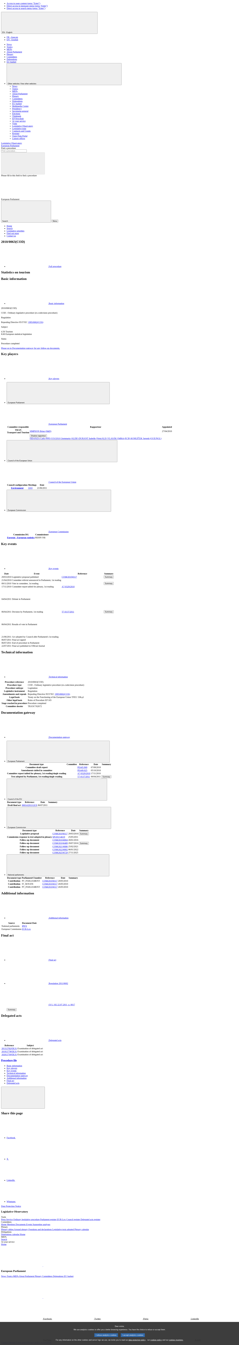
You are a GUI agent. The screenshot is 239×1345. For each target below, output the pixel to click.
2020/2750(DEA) (9, 1054)
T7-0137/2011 (68, 612)
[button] (43, 1265)
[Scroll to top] (23, 1098)
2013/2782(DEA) (9, 1048)
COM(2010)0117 (69, 577)
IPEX (24, 926)
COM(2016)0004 (60, 840)
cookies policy (156, 1340)
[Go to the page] (82, 608)
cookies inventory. (176, 1340)
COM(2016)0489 (60, 843)
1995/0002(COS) (35, 322)
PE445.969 (82, 767)
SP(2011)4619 (58, 837)
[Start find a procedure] (23, 163)
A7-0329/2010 (68, 586)
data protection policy (137, 1340)
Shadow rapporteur (38, 436)
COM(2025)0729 (60, 852)
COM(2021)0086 (60, 846)
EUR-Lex (26, 929)
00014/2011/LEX (29, 805)
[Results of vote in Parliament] (82, 634)
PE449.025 (82, 770)
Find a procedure (8, 148)
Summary (109, 577)
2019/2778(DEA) (9, 1051)
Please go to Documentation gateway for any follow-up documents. (30, 348)
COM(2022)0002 (60, 849)
